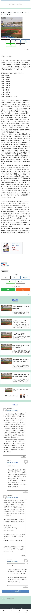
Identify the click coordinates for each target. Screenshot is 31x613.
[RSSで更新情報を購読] (23, 289)
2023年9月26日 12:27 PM (12, 561)
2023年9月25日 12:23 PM (12, 410)
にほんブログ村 (5, 265)
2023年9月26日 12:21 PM (12, 462)
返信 (24, 456)
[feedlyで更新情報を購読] (8, 289)
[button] (20, 45)
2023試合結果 (5, 271)
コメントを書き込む (15, 591)
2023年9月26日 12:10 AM (12, 497)
